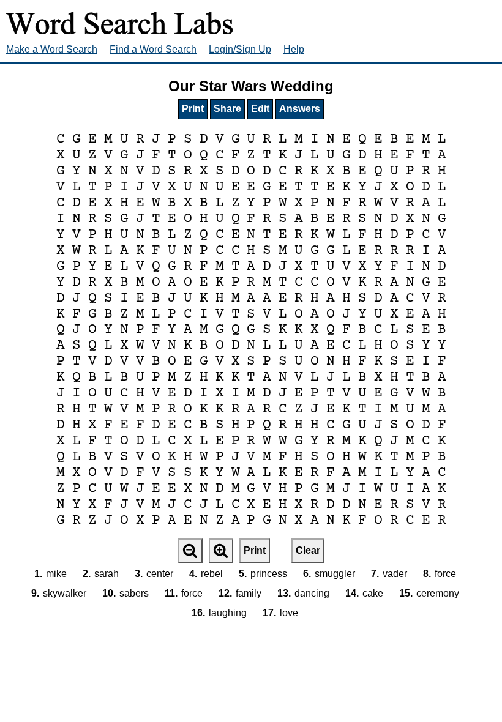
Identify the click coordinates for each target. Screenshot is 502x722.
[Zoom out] (190, 550)
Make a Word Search (51, 49)
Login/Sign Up (240, 49)
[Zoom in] (221, 550)
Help (293, 49)
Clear (308, 550)
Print (193, 108)
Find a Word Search (153, 49)
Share (227, 108)
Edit (260, 108)
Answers (299, 108)
